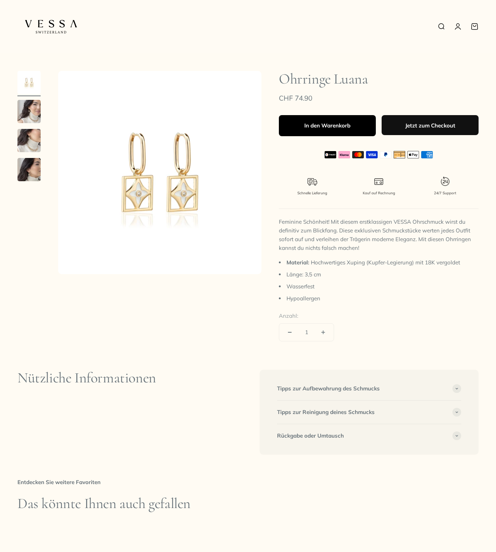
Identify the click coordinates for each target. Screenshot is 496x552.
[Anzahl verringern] (289, 332)
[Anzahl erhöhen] (323, 332)
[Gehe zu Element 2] (29, 112)
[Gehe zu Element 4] (29, 170)
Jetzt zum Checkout (430, 125)
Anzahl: (288, 315)
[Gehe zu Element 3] (29, 141)
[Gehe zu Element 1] (29, 83)
